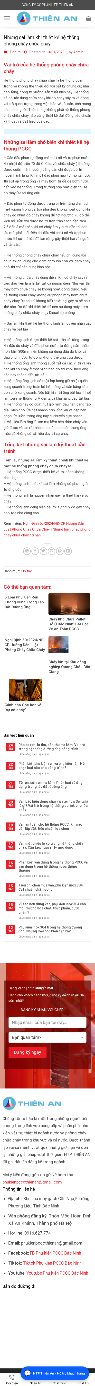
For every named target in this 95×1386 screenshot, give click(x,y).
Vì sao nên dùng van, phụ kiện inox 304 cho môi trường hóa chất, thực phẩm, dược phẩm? (52, 908)
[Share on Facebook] (35, 551)
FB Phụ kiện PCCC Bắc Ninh (55, 1253)
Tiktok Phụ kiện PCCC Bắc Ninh (52, 1263)
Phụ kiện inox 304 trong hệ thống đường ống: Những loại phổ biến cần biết (50, 929)
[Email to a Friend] (51, 551)
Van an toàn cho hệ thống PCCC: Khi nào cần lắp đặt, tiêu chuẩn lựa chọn (50, 826)
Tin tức (14, 52)
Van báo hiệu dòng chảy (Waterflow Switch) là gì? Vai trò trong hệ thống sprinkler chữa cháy (53, 806)
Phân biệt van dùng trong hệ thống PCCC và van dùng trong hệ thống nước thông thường (53, 866)
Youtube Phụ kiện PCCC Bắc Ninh (57, 1273)
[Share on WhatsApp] (27, 551)
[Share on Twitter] (43, 551)
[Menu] (7, 18)
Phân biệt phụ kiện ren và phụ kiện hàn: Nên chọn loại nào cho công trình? (52, 766)
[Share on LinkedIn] (68, 551)
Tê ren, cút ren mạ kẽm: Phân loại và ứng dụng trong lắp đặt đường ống (51, 785)
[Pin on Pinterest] (60, 551)
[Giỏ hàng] (88, 18)
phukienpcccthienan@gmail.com (32, 1182)
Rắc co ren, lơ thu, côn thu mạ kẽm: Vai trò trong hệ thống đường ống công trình (52, 747)
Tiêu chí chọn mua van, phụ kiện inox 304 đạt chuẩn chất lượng (51, 887)
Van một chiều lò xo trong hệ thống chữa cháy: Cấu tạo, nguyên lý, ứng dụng (51, 846)
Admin (78, 52)
